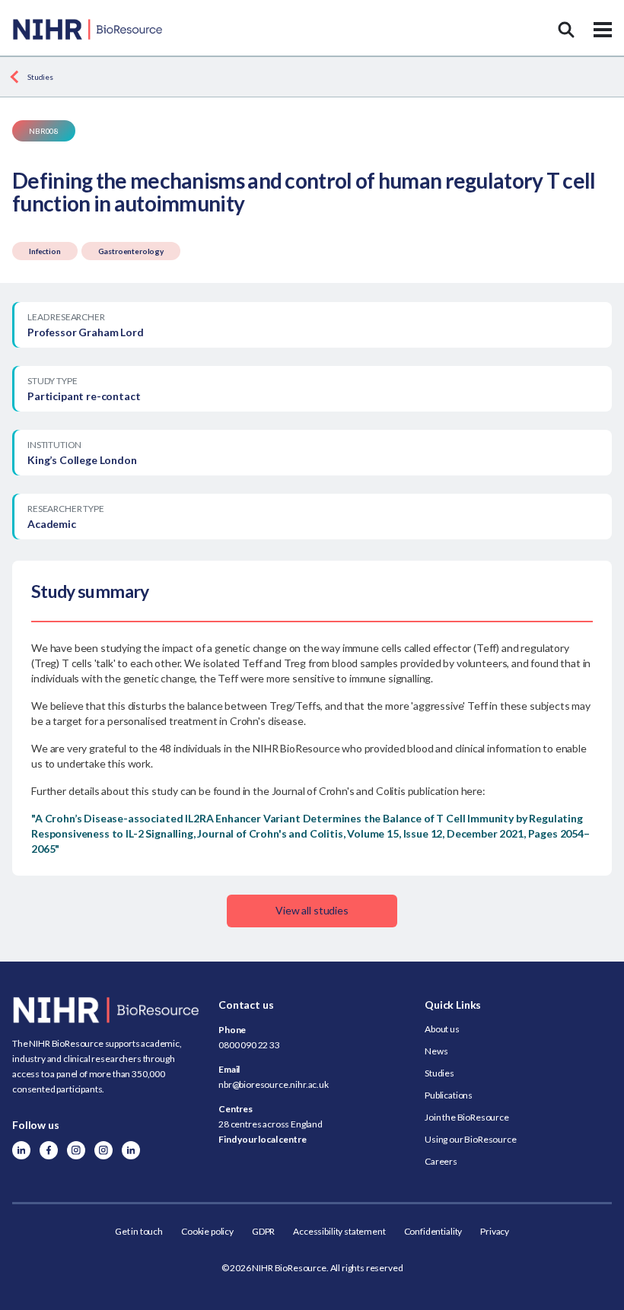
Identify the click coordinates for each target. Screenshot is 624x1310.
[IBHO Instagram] (103, 1150)
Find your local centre (262, 1139)
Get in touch (139, 1231)
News (436, 1051)
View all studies (311, 910)
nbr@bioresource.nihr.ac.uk (273, 1084)
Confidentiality (433, 1231)
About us (442, 1029)
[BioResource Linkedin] (21, 1150)
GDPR (263, 1231)
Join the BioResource (467, 1117)
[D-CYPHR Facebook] (49, 1150)
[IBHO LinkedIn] (131, 1150)
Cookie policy (207, 1231)
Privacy (494, 1231)
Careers (441, 1161)
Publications (449, 1095)
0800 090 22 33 (249, 1045)
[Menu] (603, 30)
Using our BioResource (471, 1139)
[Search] (566, 30)
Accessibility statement (339, 1231)
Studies (40, 76)
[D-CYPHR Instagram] (76, 1150)
